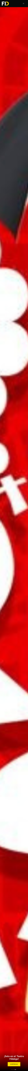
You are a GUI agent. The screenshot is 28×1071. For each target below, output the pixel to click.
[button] (23, 3)
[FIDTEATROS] (5, 3)
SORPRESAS (14, 1064)
